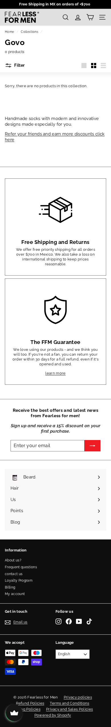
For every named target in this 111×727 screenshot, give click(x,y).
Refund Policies (30, 703)
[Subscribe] (92, 445)
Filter (18, 65)
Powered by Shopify (52, 715)
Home (9, 32)
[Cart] (90, 17)
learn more (55, 373)
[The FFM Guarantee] (55, 310)
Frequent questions (21, 567)
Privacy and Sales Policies (69, 709)
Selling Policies (26, 709)
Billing (10, 587)
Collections (29, 32)
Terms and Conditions (69, 703)
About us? (13, 560)
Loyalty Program (18, 581)
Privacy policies (78, 697)
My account (15, 594)
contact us (13, 574)
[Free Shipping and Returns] (55, 210)
